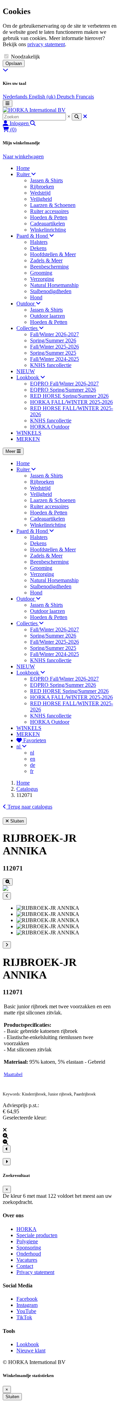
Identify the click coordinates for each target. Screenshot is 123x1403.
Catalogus (27, 789)
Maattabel (13, 1074)
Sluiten (12, 1396)
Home (23, 783)
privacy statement (46, 44)
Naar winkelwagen (23, 156)
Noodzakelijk (25, 57)
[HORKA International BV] (34, 110)
